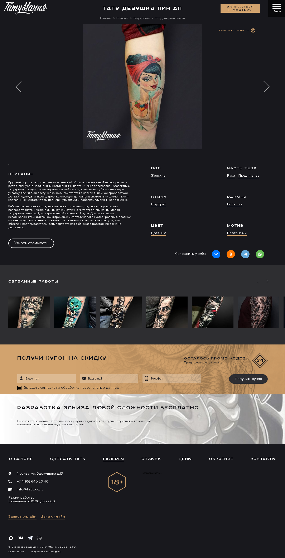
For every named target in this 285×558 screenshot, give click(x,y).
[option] (142, 144)
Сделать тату (68, 459)
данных (112, 388)
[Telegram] (245, 254)
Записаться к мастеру (240, 8)
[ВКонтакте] (216, 254)
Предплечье (248, 175)
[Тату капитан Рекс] (121, 312)
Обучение (221, 459)
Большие (234, 204)
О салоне (21, 459)
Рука (231, 175)
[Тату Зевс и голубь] (167, 312)
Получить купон (248, 379)
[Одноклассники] (231, 254)
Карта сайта (16, 552)
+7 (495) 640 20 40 (32, 481)
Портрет (158, 204)
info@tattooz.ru (30, 489)
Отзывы (151, 459)
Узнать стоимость (31, 243)
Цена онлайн (53, 516)
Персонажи (237, 233)
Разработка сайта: (46, 552)
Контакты (263, 459)
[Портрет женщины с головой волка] (30, 312)
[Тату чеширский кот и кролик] (75, 312)
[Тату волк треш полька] (212, 312)
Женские (158, 175)
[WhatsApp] (260, 254)
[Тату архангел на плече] (258, 312)
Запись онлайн (22, 516)
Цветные (158, 233)
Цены (185, 459)
